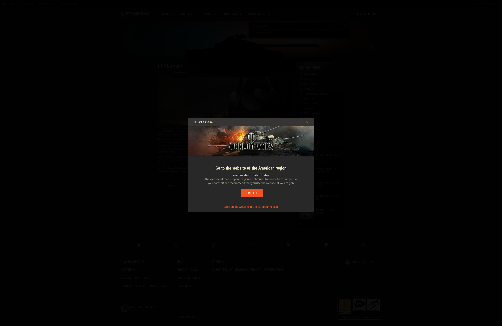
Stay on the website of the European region (251, 206)
